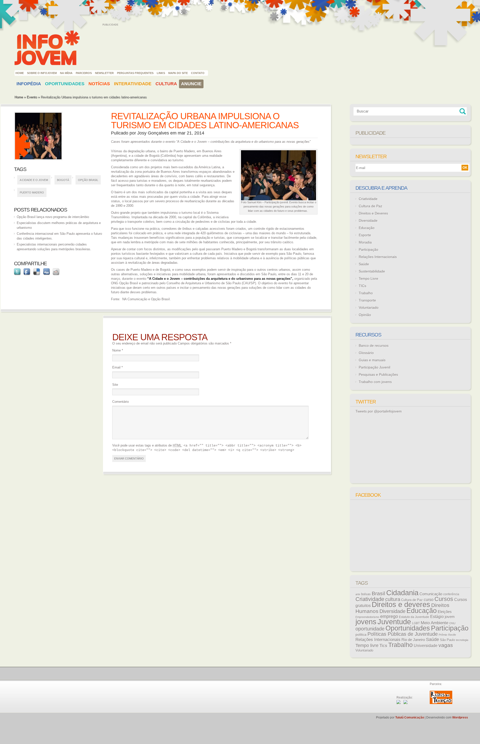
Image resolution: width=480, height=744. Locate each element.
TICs (362, 286)
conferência (451, 594)
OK (464, 168)
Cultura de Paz (370, 206)
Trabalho (366, 293)
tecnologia (462, 640)
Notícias (99, 83)
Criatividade (368, 199)
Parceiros (84, 73)
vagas (445, 645)
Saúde (364, 264)
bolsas (366, 594)
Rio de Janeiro (413, 640)
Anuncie (191, 83)
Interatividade (133, 83)
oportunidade (370, 629)
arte (358, 594)
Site (115, 384)
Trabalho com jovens (375, 382)
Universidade (426, 646)
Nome (117, 350)
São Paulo (447, 640)
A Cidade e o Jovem (34, 180)
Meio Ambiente (434, 622)
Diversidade (368, 220)
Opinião (365, 315)
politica (361, 634)
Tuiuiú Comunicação (409, 717)
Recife (452, 634)
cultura (392, 599)
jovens (366, 622)
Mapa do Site (178, 73)
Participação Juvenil (374, 367)
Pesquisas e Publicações (378, 374)
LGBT (416, 623)
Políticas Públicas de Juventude (403, 634)
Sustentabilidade (372, 271)
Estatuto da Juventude (414, 617)
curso (429, 599)
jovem (450, 617)
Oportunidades (64, 83)
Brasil (378, 593)
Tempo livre (367, 645)
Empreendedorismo (367, 617)
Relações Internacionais (378, 257)
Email (117, 367)
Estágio (437, 616)
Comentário (120, 402)
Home (20, 73)
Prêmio (443, 634)
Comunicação (431, 594)
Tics (383, 645)
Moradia (365, 242)
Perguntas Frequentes (135, 73)
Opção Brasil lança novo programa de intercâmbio (53, 217)
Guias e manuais (372, 360)
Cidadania (402, 592)
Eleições (445, 612)
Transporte (367, 300)
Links (161, 73)
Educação (366, 228)
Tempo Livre (368, 278)
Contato (197, 73)
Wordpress (460, 717)
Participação (368, 250)
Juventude (394, 622)
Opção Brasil (88, 180)
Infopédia (28, 83)
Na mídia (66, 73)
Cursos (443, 599)
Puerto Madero (32, 192)
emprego (389, 616)
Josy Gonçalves (153, 133)
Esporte (365, 235)
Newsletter (104, 73)
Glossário (366, 353)
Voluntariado (368, 308)
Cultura (166, 83)
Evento (32, 97)
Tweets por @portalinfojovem (379, 411)
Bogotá (63, 180)
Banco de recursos (373, 346)
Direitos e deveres (401, 604)
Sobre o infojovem (42, 73)
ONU (452, 623)
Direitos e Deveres (373, 213)
